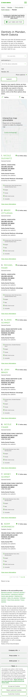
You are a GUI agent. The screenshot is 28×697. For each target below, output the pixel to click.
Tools (13, 666)
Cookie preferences (10, 132)
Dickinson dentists (18, 592)
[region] (14, 682)
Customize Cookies (14, 694)
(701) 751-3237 (6, 439)
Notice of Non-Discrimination (10, 644)
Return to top (5, 581)
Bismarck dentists (6, 592)
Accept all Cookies (14, 686)
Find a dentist (19, 7)
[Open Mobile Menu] (25, 2)
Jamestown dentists (17, 594)
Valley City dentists (13, 598)
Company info (13, 650)
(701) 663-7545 (6, 170)
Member (9, 7)
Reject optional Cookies (14, 690)
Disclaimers (4, 642)
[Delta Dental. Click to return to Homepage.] (10, 2)
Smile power (13, 661)
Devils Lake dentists (7, 596)
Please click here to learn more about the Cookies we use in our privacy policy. (13, 681)
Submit (9, 79)
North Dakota (5, 9)
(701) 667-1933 (6, 334)
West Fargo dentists (13, 600)
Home (3, 7)
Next (21, 577)
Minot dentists (5, 594)
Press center (13, 655)
